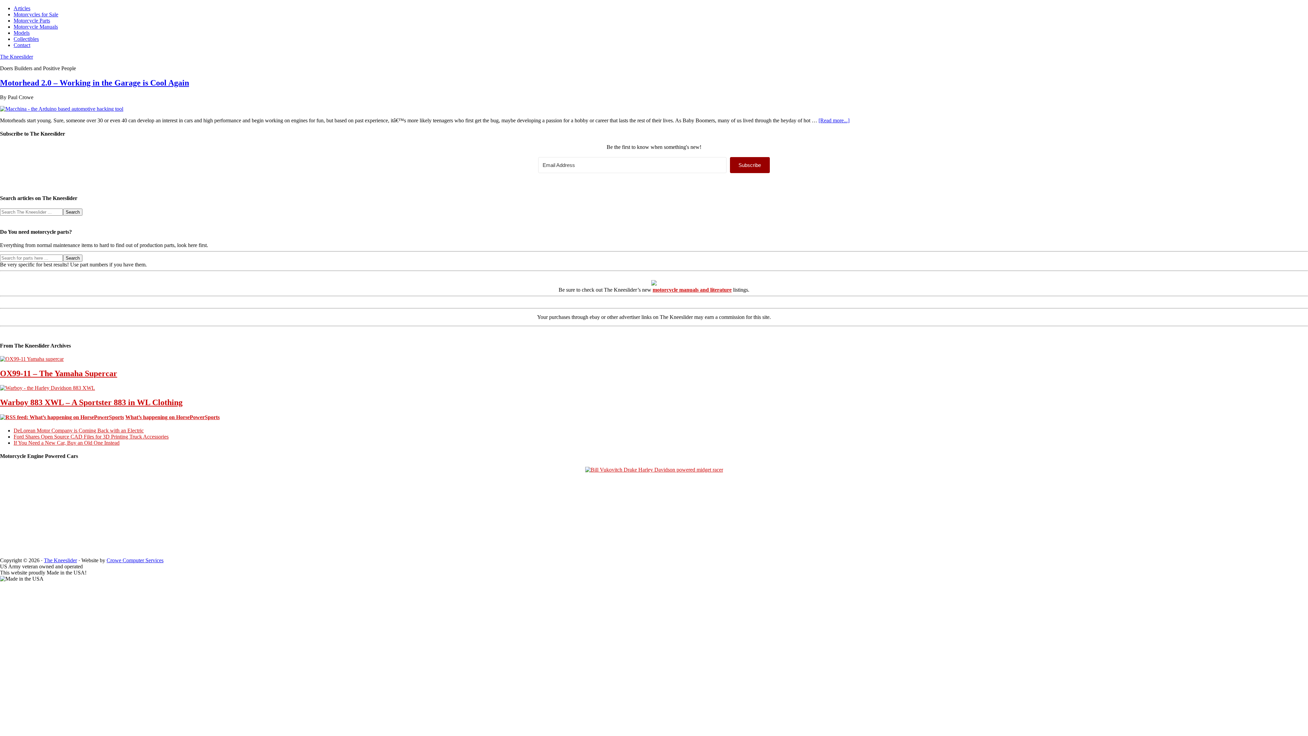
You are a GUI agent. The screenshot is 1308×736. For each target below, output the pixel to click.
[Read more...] (834, 120)
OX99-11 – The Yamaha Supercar (58, 373)
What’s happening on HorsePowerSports (172, 417)
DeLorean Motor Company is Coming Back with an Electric (79, 430)
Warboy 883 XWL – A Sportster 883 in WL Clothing (91, 402)
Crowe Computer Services (135, 560)
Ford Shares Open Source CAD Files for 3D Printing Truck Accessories (91, 437)
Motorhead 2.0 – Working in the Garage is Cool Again (94, 82)
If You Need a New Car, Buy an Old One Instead (67, 443)
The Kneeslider (16, 57)
